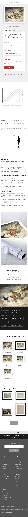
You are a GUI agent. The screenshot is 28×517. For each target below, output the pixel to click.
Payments (4, 464)
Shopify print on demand (6, 512)
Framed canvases (19, 464)
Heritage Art (12, 321)
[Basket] (26, 2)
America (20, 318)
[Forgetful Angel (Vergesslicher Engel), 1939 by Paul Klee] (21, 409)
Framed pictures (19, 461)
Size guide (19, 42)
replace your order (13, 205)
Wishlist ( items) (6, 480)
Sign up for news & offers (14, 443)
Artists (16, 480)
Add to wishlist (9, 74)
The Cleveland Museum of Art (15, 325)
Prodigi (8, 508)
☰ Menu (3, 2)
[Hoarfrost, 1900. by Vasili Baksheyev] (7, 395)
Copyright (4, 499)
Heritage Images (16, 312)
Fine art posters (18, 459)
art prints (17, 39)
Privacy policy (5, 493)
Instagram (17, 485)
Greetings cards (18, 468)
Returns (4, 468)
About (3, 461)
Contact (4, 459)
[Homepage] (14, 2)
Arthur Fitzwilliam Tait (14, 26)
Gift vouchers (5, 476)
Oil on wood (20, 321)
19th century (13, 318)
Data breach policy (6, 497)
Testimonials (5, 462)
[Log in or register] (24, 2)
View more (14, 423)
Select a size (12, 42)
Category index (18, 483)
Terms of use (5, 495)
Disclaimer (5, 501)
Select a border (7, 50)
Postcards (17, 466)
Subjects (17, 478)
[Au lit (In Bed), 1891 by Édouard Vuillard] (21, 395)
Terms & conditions (7, 492)
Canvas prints (18, 462)
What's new (17, 470)
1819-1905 (4, 318)
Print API (3, 508)
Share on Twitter (19, 74)
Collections (17, 482)
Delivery (3, 199)
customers (17, 188)
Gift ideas (4, 478)
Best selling (17, 476)
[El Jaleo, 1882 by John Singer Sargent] (7, 412)
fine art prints (14, 171)
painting (4, 325)
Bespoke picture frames (12, 509)
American (4, 321)
